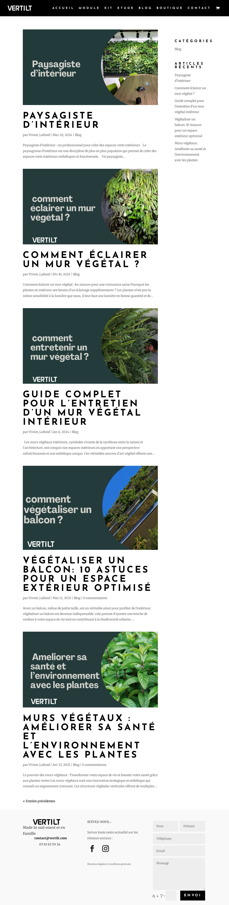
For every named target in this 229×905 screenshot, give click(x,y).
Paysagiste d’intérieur (61, 121)
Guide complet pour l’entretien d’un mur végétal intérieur (82, 408)
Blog (145, 8)
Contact (199, 8)
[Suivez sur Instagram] (105, 849)
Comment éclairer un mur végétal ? (85, 260)
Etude (125, 8)
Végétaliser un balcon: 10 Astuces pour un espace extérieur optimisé (87, 575)
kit (108, 8)
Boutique (170, 8)
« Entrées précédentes (39, 801)
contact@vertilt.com (50, 838)
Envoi (192, 895)
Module (89, 8)
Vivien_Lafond (39, 135)
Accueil (63, 8)
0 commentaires (95, 598)
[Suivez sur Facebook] (92, 849)
